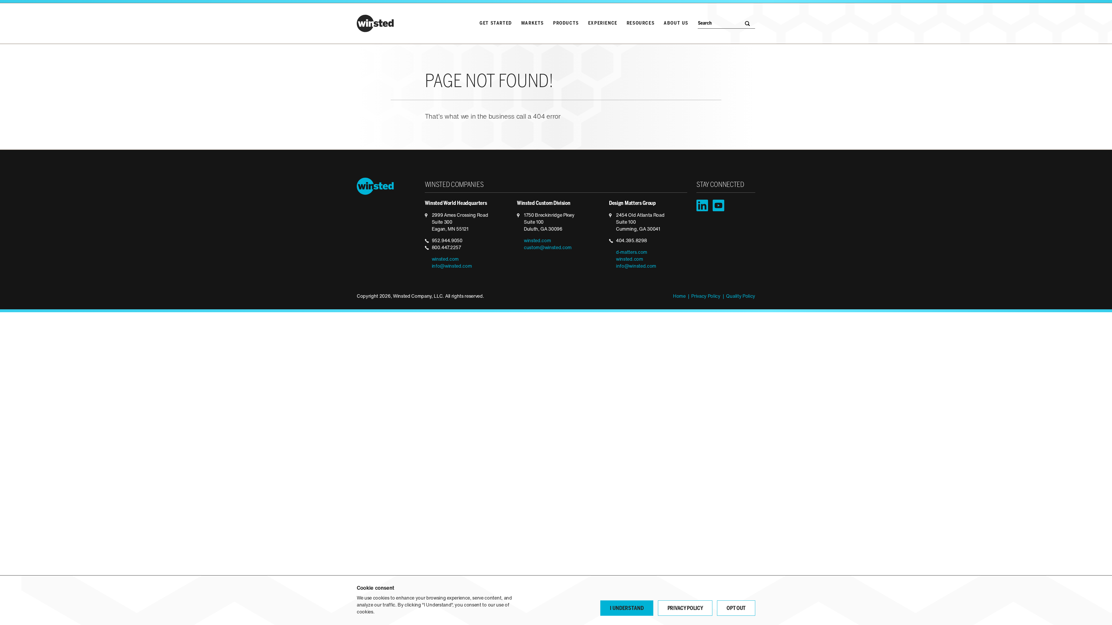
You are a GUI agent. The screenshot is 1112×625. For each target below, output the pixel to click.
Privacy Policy (705, 296)
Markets (532, 23)
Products (566, 23)
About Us (676, 23)
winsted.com (445, 259)
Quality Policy (740, 296)
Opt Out (736, 608)
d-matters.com (631, 252)
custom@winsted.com (548, 248)
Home (679, 296)
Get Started (496, 23)
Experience (602, 23)
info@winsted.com (452, 266)
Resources (640, 23)
